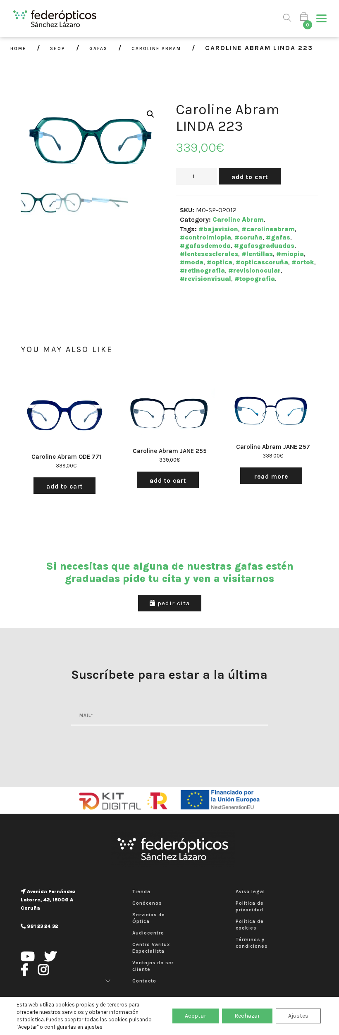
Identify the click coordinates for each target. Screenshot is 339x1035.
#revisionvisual (205, 279)
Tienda (141, 891)
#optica (219, 262)
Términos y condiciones (251, 943)
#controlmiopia (205, 237)
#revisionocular (254, 270)
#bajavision (218, 229)
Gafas (98, 48)
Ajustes (298, 1015)
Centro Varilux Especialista (151, 948)
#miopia (290, 254)
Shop (57, 48)
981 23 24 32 (42, 926)
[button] (321, 19)
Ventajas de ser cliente (153, 966)
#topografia (254, 279)
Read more (271, 476)
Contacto (144, 981)
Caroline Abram (156, 48)
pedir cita (172, 603)
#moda (191, 262)
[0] (304, 18)
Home (18, 48)
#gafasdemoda (205, 245)
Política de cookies (250, 924)
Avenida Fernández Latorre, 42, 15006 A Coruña (48, 900)
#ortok (302, 262)
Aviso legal (250, 891)
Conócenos (147, 903)
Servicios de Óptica (148, 918)
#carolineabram (268, 229)
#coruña (248, 237)
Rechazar (247, 1015)
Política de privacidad (250, 906)
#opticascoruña (262, 262)
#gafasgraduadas (264, 245)
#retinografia (202, 270)
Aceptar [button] (195, 1015)
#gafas (278, 237)
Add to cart (250, 177)
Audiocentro (148, 933)
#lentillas (257, 254)
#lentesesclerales (209, 254)
